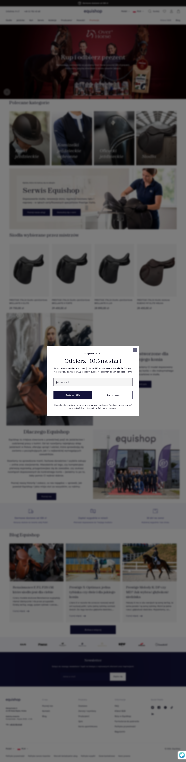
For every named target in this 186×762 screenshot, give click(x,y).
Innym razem (113, 395)
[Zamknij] (135, 349)
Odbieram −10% (72, 395)
